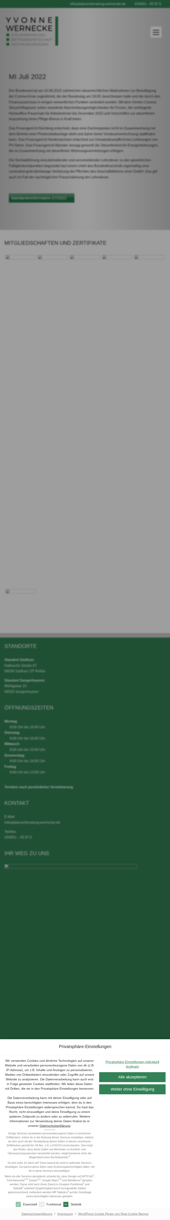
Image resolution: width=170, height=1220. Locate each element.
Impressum (65, 1214)
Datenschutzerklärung (55, 1125)
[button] (132, 1089)
